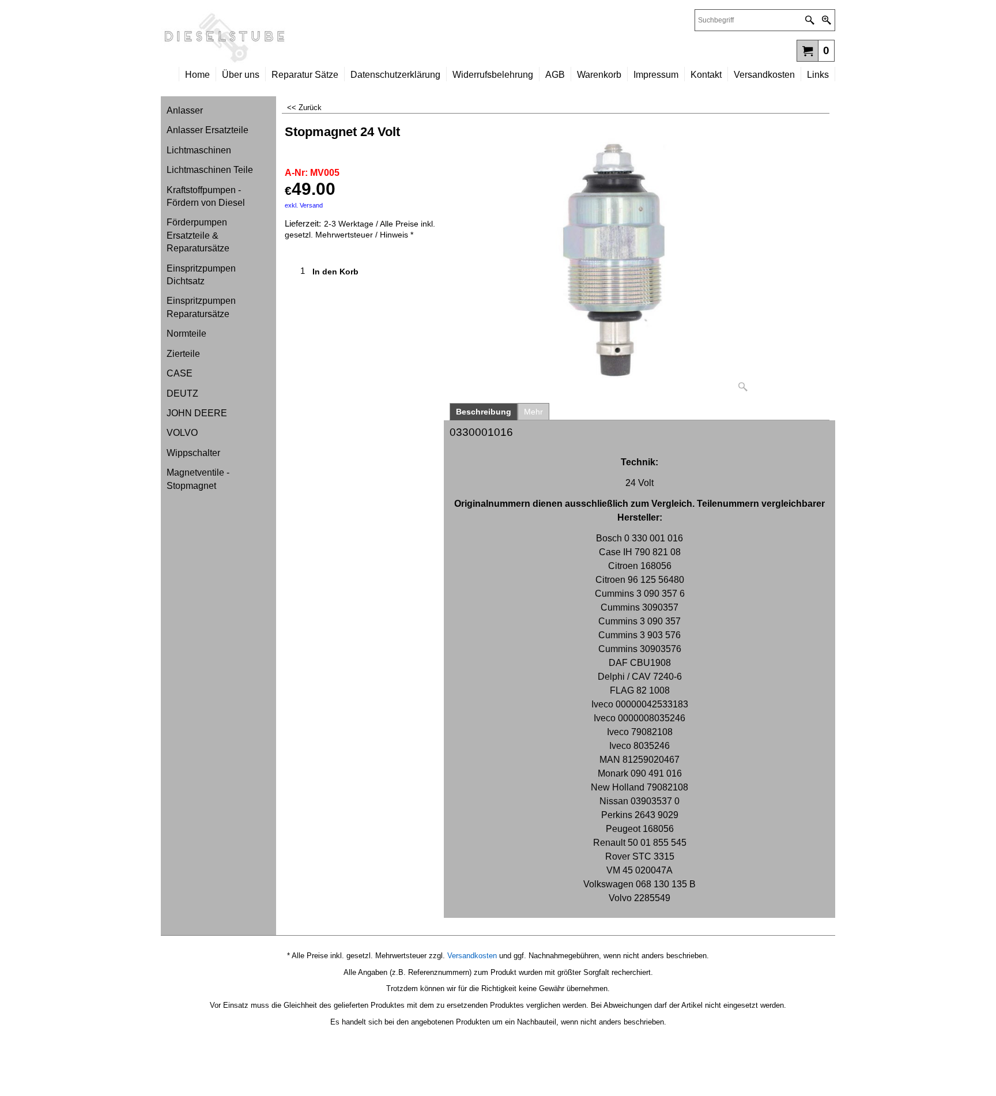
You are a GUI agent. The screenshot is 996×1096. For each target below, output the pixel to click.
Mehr (533, 411)
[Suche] (809, 20)
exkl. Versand (304, 205)
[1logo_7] (329, 38)
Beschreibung (483, 411)
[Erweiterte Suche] (826, 20)
